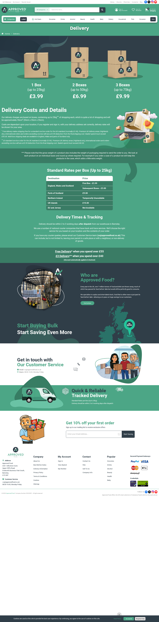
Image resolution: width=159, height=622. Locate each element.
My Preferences (7, 2)
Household (122, 19)
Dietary (111, 19)
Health (92, 19)
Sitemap (36, 484)
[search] (102, 9)
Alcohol (72, 19)
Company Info (87, 472)
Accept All (129, 619)
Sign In (60, 461)
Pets (132, 19)
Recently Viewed (26, 2)
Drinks (63, 19)
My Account (16, 2)
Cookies (36, 480)
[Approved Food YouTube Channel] (155, 2)
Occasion (142, 19)
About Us (118, 2)
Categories (10, 19)
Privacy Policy (38, 472)
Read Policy (117, 619)
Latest (23, 19)
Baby (101, 19)
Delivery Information (40, 469)
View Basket (62, 465)
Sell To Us (86, 469)
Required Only (140, 619)
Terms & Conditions (40, 476)
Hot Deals (38, 19)
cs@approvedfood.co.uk (109, 235)
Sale (153, 19)
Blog (141, 2)
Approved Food (10, 493)
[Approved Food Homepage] (14, 10)
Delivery (112, 2)
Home (7, 34)
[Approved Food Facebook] (145, 2)
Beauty (82, 19)
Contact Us (135, 2)
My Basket (152, 10)
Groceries (52, 19)
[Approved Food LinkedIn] (152, 2)
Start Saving (128, 434)
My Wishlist (62, 469)
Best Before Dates (39, 465)
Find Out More (87, 303)
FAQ (84, 465)
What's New (126, 2)
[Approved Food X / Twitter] (149, 2)
